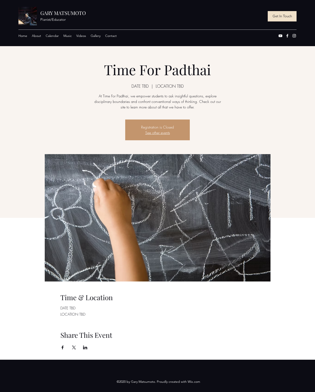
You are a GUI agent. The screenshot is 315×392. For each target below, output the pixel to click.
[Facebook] (287, 35)
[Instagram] (294, 35)
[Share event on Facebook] (62, 347)
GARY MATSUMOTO (63, 12)
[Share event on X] (74, 347)
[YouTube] (280, 35)
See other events (157, 132)
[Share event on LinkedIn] (85, 347)
